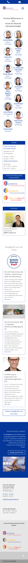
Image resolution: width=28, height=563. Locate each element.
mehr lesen (7, 299)
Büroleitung (18, 123)
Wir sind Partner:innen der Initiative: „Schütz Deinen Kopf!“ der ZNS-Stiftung (13, 274)
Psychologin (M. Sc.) (8, 114)
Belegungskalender (16, 452)
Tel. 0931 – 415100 (8, 494)
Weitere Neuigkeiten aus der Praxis (14, 412)
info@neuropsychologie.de (11, 161)
